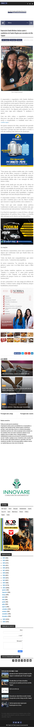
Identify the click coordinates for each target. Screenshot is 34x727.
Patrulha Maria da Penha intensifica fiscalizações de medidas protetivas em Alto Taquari (20, 683)
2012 (4, 558)
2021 (4, 580)
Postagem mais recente (26, 413)
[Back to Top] (21, 722)
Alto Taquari (5, 40)
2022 (4, 583)
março (4, 595)
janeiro (4, 590)
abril (3, 597)
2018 (4, 573)
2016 (4, 568)
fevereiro (4, 592)
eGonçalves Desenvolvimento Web (22, 725)
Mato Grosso (14, 511)
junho (4, 602)
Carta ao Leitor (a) (14, 689)
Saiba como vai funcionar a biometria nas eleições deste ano (15, 374)
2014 (4, 563)
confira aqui (4, 122)
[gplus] (30, 4)
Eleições (19, 40)
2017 (4, 570)
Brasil (3, 371)
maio (3, 599)
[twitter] (32, 4)
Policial (21, 511)
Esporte (29, 508)
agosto (4, 607)
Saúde (8, 514)
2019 (4, 575)
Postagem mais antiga (7, 413)
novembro (5, 614)
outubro (4, 611)
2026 (4, 622)
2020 (4, 578)
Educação (15, 508)
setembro (5, 609)
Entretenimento (23, 508)
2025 (4, 619)
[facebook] (28, 4)
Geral (9, 511)
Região (3, 514)
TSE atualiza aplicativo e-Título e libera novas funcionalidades (16, 407)
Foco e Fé (4, 511)
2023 (4, 585)
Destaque (13, 40)
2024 (4, 588)
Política (26, 511)
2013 (4, 560)
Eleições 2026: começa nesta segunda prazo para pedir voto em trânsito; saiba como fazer (16, 389)
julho (3, 604)
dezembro (5, 616)
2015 (4, 565)
